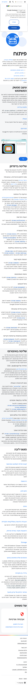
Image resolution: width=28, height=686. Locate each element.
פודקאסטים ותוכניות (22, 658)
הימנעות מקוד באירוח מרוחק (17, 531)
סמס (25, 506)
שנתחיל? (14, 28)
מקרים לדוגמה (23, 652)
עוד (23, 159)
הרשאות (24, 481)
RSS (26, 672)
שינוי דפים (14, 184)
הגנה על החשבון (18, 624)
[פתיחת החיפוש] (13, 2)
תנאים (25, 678)
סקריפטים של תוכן (21, 369)
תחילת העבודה (8, 60)
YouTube (25, 667)
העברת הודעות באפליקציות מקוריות (14, 522)
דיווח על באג (24, 641)
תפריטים (24, 129)
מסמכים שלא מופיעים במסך (17, 558)
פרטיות (20, 678)
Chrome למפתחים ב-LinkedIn (19, 669)
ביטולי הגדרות (23, 180)
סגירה (14, 22)
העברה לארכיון (23, 655)
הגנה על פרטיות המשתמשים (14, 627)
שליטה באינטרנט (19, 76)
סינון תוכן (24, 491)
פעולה (24, 119)
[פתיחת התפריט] (24, 2)
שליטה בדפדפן (19, 73)
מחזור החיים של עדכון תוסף (17, 592)
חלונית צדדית (22, 107)
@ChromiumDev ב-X (21, 664)
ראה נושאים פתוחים (22, 643)
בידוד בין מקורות (21, 573)
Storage (24, 542)
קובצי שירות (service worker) (17, 464)
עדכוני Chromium (22, 650)
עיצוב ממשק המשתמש (17, 70)
